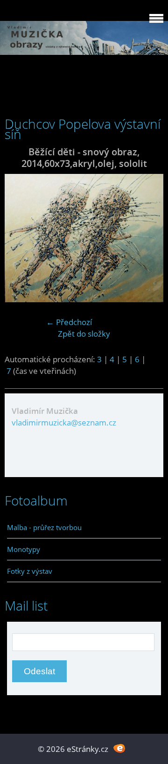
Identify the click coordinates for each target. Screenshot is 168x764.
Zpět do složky (84, 333)
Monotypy (23, 549)
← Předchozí (69, 322)
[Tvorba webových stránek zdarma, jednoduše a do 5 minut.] (119, 748)
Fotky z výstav (29, 571)
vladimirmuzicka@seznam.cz (64, 422)
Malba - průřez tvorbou (44, 527)
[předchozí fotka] (19, 238)
